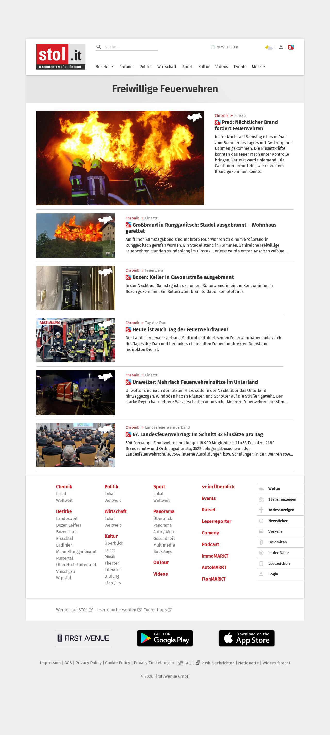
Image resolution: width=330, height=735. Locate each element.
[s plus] (291, 47)
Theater (112, 563)
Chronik (126, 66)
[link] (254, 125)
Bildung (112, 576)
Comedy (210, 533)
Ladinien (64, 545)
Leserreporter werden (115, 609)
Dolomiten (277, 542)
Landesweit (67, 518)
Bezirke (103, 66)
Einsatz (240, 115)
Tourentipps (155, 609)
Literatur (113, 569)
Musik (110, 556)
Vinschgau (65, 571)
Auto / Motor (165, 531)
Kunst (110, 550)
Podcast (210, 544)
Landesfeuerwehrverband (167, 427)
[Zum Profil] (281, 47)
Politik (145, 66)
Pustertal (64, 558)
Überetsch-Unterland (76, 564)
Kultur (204, 66)
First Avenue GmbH (172, 676)
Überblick (114, 543)
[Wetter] (269, 47)
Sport (187, 66)
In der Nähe (278, 552)
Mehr (256, 66)
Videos (221, 66)
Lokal (61, 493)
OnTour (161, 562)
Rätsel (208, 510)
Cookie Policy (117, 662)
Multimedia (164, 545)
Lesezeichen (279, 563)
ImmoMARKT (215, 556)
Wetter (274, 488)
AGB (68, 662)
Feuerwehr (154, 270)
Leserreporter (216, 521)
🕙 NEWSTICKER (224, 47)
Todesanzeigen (281, 510)
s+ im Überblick (218, 487)
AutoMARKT (214, 567)
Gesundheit (164, 538)
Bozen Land (67, 531)
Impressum (50, 662)
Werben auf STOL (72, 609)
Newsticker (278, 520)
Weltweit (64, 500)
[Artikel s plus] (120, 158)
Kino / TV (113, 583)
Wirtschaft (166, 66)
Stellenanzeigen (282, 499)
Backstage (162, 551)
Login (273, 574)
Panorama (164, 511)
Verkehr (275, 531)
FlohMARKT (214, 579)
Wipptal (63, 577)
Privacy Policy (89, 662)
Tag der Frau (155, 323)
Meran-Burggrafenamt (76, 551)
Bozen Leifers (68, 525)
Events (240, 66)
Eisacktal (64, 538)
